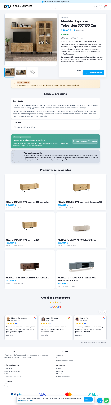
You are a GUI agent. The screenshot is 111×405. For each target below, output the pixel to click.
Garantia (59, 358)
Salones (64, 17)
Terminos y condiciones (12, 377)
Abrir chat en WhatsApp (86, 141)
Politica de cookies (11, 374)
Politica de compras (63, 377)
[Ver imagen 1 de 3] (9, 72)
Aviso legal (8, 368)
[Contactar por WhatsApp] (106, 400)
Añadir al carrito (95, 72)
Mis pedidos (60, 374)
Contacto (59, 355)
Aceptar (88, 399)
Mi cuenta (59, 371)
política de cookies (25, 400)
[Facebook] (6, 385)
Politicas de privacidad (12, 371)
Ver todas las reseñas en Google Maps (94, 343)
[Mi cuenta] (96, 6)
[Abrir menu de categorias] (55, 7)
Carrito (58, 368)
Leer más (9, 335)
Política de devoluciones (64, 361)
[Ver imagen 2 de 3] (21, 72)
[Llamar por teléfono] (100, 400)
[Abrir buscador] (100, 6)
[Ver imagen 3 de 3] (32, 72)
